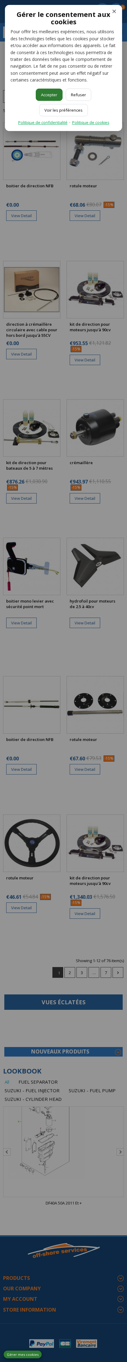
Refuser (78, 95)
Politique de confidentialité (43, 122)
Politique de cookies (90, 122)
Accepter (49, 95)
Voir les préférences (63, 110)
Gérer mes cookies (23, 1354)
